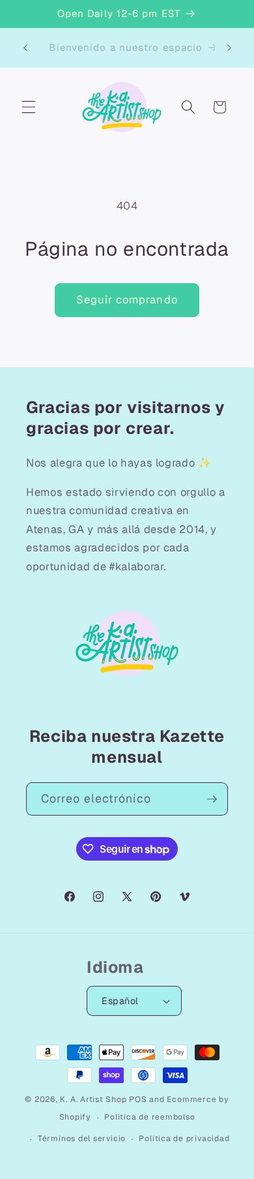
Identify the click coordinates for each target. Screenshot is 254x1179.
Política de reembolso (149, 1117)
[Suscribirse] (211, 799)
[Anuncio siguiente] (229, 47)
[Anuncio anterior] (25, 47)
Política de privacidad (184, 1138)
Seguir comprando (127, 299)
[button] (28, 107)
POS (138, 1099)
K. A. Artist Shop (93, 1099)
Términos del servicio (82, 1138)
